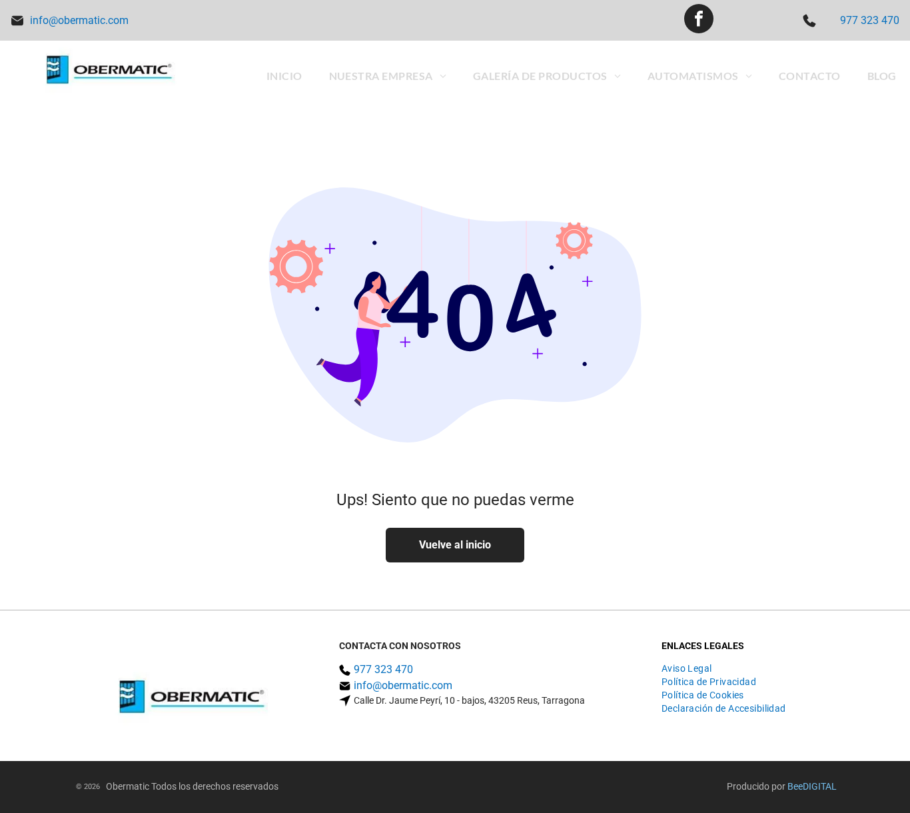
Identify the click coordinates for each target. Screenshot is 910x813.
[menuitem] (284, 75)
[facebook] (698, 20)
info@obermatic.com (79, 20)
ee (798, 786)
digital (820, 786)
